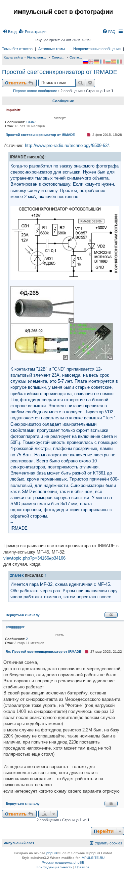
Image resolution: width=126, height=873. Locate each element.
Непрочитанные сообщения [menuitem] (97, 49)
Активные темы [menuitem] (51, 49)
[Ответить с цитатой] (111, 615)
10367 (31, 122)
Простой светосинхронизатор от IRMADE (59, 72)
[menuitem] (9, 32)
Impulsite (13, 110)
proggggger (15, 627)
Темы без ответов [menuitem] (17, 49)
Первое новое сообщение (35, 91)
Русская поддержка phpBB (63, 862)
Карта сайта (13, 57)
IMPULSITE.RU (92, 858)
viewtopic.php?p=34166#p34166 (34, 558)
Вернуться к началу (23, 615)
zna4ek (17, 575)
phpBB (51, 853)
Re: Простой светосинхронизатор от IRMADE (43, 651)
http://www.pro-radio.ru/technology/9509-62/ (67, 145)
